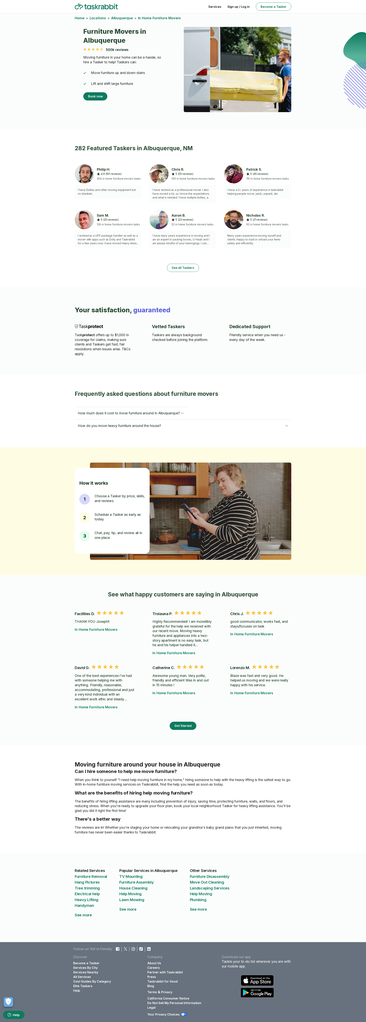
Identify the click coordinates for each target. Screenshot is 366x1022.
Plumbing (198, 899)
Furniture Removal (91, 876)
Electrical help (87, 894)
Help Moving (130, 894)
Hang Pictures (87, 882)
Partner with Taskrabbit (165, 972)
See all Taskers (183, 268)
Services (214, 7)
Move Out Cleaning (207, 882)
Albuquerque (122, 18)
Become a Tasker (274, 7)
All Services (82, 977)
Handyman (84, 905)
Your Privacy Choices (163, 1014)
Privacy (166, 992)
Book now (95, 96)
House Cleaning (133, 888)
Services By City (85, 968)
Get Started (183, 726)
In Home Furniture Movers (96, 630)
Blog (150, 986)
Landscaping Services (210, 888)
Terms (152, 992)
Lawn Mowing (131, 899)
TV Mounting (131, 876)
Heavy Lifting (86, 899)
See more (83, 915)
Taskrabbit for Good (162, 981)
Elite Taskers (82, 986)
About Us (154, 963)
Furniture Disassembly (210, 876)
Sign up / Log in (238, 7)
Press (151, 977)
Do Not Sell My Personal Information (174, 1003)
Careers (153, 968)
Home (79, 18)
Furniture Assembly (136, 882)
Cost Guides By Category (92, 981)
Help (16, 1015)
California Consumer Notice (168, 998)
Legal (151, 1007)
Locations (98, 18)
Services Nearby (85, 972)
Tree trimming (87, 888)
